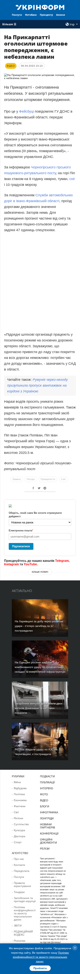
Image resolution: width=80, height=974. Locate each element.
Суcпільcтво (21, 824)
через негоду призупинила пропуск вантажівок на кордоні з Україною (37, 385)
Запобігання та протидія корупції (25, 899)
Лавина (16, 479)
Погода (31, 479)
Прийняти (40, 968)
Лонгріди (47, 818)
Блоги (44, 806)
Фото (44, 794)
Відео (44, 800)
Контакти (19, 864)
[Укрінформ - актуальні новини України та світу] (40, 7)
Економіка (20, 800)
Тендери (19, 892)
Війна (17, 782)
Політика (19, 794)
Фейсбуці (26, 111)
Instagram (11, 564)
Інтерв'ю (46, 788)
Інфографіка (49, 812)
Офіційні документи (48, 841)
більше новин (40, 572)
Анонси (60, 14)
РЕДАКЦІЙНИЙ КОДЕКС (23, 933)
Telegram (62, 560)
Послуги (17, 14)
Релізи (45, 848)
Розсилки (19, 940)
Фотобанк (31, 14)
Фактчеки (19, 806)
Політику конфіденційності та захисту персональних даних (41, 957)
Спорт (18, 842)
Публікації (47, 782)
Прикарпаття (48, 479)
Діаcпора (19, 836)
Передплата (21, 870)
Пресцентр (46, 14)
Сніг (63, 479)
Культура (19, 830)
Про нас (19, 858)
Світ (16, 812)
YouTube (30, 564)
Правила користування (22, 884)
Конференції (49, 833)
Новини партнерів (47, 826)
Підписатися (21, 546)
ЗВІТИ (18, 925)
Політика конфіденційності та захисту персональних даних (25, 913)
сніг (72, 179)
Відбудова (20, 788)
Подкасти (47, 776)
